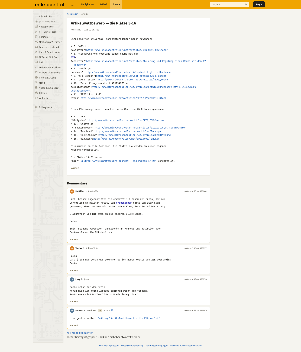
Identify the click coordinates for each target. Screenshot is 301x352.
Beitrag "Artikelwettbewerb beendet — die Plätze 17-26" (119, 160)
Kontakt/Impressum (109, 345)
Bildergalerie (45, 107)
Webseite (43, 98)
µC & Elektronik (47, 21)
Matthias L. (81, 191)
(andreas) (91, 310)
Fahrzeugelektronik (49, 47)
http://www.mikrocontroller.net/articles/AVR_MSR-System (126, 120)
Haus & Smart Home (49, 52)
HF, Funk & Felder (48, 32)
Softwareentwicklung (50, 67)
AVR (73, 57)
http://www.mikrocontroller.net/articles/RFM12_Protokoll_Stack (123, 98)
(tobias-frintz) (92, 248)
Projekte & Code (47, 78)
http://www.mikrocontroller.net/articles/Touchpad (128, 131)
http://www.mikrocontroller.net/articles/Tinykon (126, 138)
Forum (116, 4)
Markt (42, 83)
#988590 (203, 279)
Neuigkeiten (87, 4)
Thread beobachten (81, 333)
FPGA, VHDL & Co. (48, 57)
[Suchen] (246, 4)
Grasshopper (124, 202)
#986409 (203, 191)
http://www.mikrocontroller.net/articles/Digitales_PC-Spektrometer (140, 127)
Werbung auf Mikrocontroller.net (186, 345)
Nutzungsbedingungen (156, 345)
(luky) (86, 279)
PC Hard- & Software (49, 72)
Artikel (103, 4)
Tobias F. (79, 248)
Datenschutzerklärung (132, 345)
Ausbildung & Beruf (49, 88)
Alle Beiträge (45, 16)
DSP (41, 62)
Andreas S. (80, 310)
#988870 (203, 310)
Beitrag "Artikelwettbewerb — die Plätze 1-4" (129, 318)
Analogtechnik (46, 27)
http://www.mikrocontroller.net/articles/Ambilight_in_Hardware (128, 72)
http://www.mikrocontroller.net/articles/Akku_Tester (133, 79)
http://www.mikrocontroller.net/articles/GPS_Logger (131, 75)
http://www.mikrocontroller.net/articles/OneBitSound (135, 135)
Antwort (75, 167)
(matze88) (93, 191)
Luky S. (79, 279)
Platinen (43, 37)
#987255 (203, 248)
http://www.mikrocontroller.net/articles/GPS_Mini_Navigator (127, 50)
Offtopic (43, 93)
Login (259, 4)
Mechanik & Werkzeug (50, 42)
